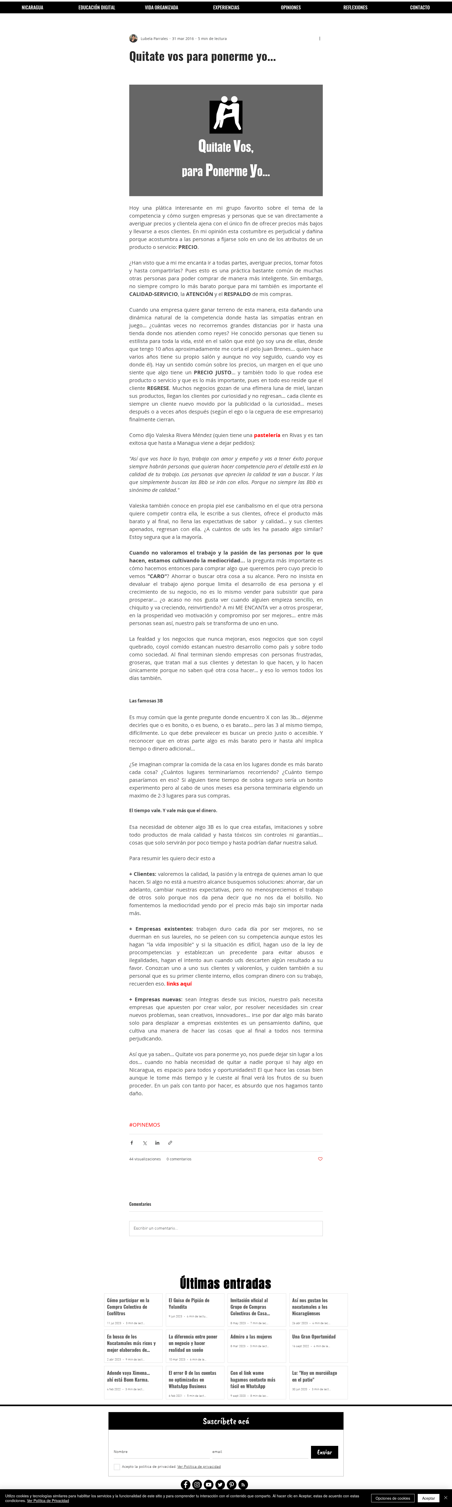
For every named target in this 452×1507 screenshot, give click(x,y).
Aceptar (428, 1498)
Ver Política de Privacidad (48, 1500)
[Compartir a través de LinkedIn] (157, 1142)
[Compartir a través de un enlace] (170, 1142)
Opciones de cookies (393, 1498)
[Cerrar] (446, 1498)
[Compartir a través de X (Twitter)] (144, 1142)
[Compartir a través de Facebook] (131, 1142)
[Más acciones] (320, 38)
